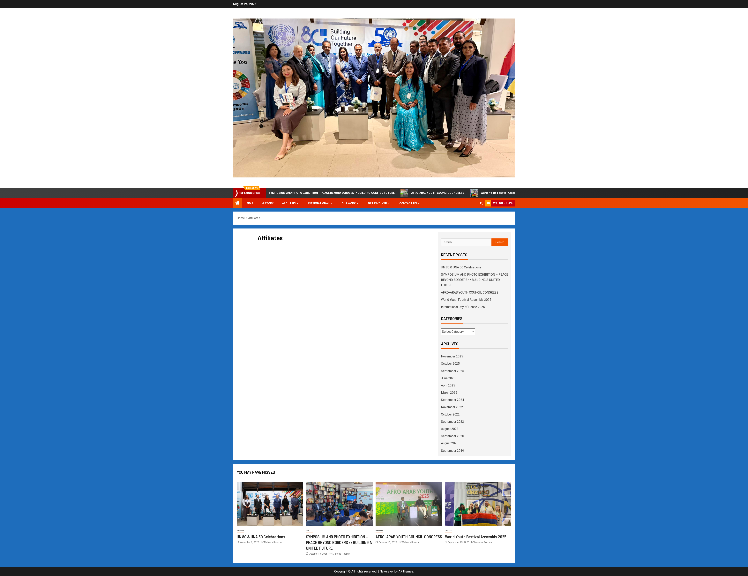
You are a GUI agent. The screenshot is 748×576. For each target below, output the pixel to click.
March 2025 (449, 392)
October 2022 (450, 414)
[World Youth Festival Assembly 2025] (478, 504)
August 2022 (449, 429)
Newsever (387, 571)
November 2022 (452, 407)
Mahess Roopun (273, 542)
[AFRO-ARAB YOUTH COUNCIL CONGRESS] (409, 504)
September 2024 (452, 400)
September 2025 (452, 371)
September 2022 (452, 421)
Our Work (349, 203)
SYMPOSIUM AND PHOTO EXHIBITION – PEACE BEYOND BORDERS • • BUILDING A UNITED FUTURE (300, 192)
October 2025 (450, 363)
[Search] (481, 203)
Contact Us (408, 203)
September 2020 (452, 436)
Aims (249, 203)
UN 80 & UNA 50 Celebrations (461, 267)
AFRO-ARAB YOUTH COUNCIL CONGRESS (405, 192)
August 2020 (449, 443)
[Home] (237, 203)
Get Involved (377, 203)
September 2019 (452, 451)
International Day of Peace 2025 (463, 307)
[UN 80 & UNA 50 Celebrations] (270, 504)
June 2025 (448, 378)
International (318, 203)
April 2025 (448, 385)
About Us (289, 203)
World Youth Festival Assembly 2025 (472, 192)
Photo (240, 531)
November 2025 (452, 356)
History (267, 203)
